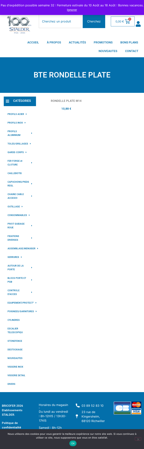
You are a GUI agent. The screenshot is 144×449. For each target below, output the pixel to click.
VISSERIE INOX (15, 367)
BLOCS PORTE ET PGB (17, 280)
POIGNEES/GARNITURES (21, 311)
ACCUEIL (33, 42)
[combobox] (60, 21)
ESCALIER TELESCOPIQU (15, 330)
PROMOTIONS (103, 42)
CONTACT (131, 51)
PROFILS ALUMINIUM (14, 133)
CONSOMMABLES (17, 215)
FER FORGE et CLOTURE (15, 163)
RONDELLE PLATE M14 (66, 101)
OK (73, 443)
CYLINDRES (14, 320)
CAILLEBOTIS (15, 173)
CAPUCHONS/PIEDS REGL (18, 184)
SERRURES (13, 257)
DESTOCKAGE (15, 349)
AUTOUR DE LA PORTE (16, 267)
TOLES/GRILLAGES (18, 143)
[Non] (138, 439)
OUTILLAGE (14, 206)
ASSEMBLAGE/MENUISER (21, 248)
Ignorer (72, 10)
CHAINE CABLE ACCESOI (16, 196)
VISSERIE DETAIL (16, 375)
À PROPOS (54, 42)
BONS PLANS (129, 42)
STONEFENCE (15, 341)
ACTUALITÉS (77, 42)
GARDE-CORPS (16, 152)
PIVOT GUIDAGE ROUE (16, 226)
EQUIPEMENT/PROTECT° (21, 303)
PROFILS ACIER (16, 114)
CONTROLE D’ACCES (14, 292)
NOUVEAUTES (108, 51)
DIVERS (11, 384)
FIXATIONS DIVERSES (13, 238)
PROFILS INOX (15, 122)
